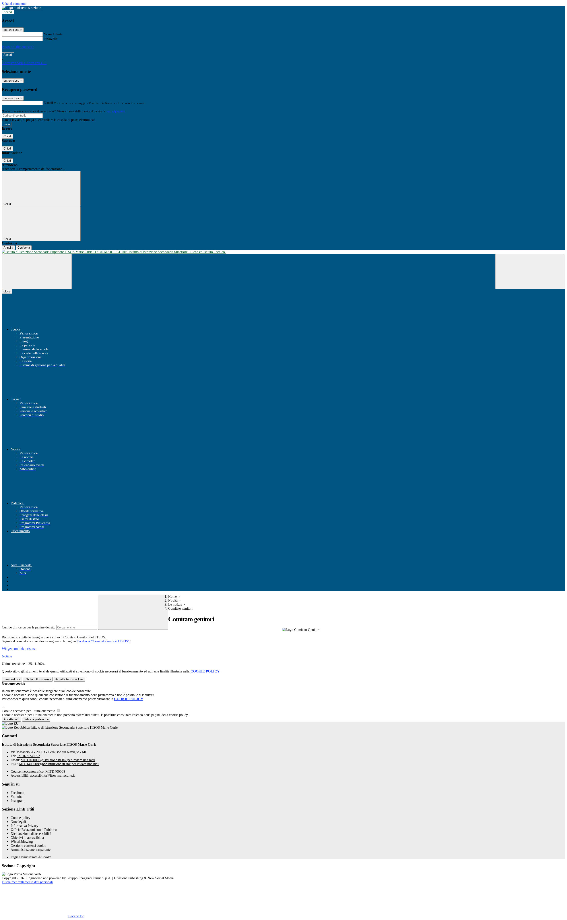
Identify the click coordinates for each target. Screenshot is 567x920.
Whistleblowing (22, 841)
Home (172, 596)
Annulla (8, 247)
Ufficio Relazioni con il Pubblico (34, 830)
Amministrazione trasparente (30, 849)
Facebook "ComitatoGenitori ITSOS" (103, 641)
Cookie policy (20, 818)
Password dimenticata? (18, 47)
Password (50, 39)
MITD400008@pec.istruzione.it (59, 764)
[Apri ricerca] (530, 271)
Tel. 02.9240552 (28, 756)
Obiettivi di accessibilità (27, 837)
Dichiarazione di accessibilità (31, 833)
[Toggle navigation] (37, 271)
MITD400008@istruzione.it (58, 760)
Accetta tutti (69, 679)
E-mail (48, 103)
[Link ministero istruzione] (21, 8)
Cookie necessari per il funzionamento (29, 711)
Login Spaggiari (115, 111)
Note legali (18, 822)
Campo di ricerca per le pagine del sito (28, 627)
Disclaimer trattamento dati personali (27, 882)
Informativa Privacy (24, 826)
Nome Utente (53, 34)
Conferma (23, 247)
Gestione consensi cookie (28, 845)
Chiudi (8, 136)
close (7, 291)
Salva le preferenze (36, 719)
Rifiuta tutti (38, 679)
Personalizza (12, 679)
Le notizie (175, 604)
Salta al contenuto (14, 4)
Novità (173, 600)
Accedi (8, 12)
